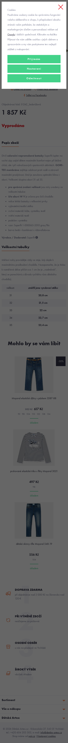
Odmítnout (34, 78)
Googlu (11, 34)
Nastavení (34, 68)
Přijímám (34, 59)
